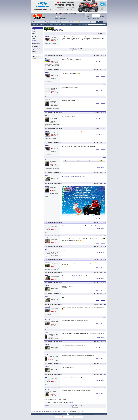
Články (40, 22)
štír (46, 58)
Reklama (70, 24)
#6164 (104, 259)
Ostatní (34, 40)
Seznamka (35, 49)
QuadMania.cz (37, 14)
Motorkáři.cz (73, 13)
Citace (97, 61)
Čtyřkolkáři (70, 22)
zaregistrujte (70, 402)
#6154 (104, 97)
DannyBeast (48, 262)
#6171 (104, 341)
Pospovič (47, 307)
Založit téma (35, 24)
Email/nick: (89, 14)
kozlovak (47, 285)
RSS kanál (64, 414)
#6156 (104, 128)
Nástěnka (34, 58)
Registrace (90, 18)
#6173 (104, 363)
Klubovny (35, 45)
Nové (52, 24)
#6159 (104, 172)
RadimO (47, 390)
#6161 (104, 222)
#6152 (104, 69)
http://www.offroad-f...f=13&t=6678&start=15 (71, 275)
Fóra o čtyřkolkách (36, 56)
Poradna (34, 31)
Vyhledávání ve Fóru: (83, 24)
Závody (46, 22)
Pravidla (64, 24)
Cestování (34, 35)
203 (74, 48)
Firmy (77, 22)
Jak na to (34, 36)
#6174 (104, 374)
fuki (46, 86)
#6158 (104, 157)
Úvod (34, 22)
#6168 (104, 304)
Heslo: (88, 16)
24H (48, 24)
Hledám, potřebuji (36, 43)
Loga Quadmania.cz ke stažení (75, 414)
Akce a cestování (85, 22)
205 (78, 48)
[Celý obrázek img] (83, 216)
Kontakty (51, 414)
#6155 (104, 112)
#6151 (104, 55)
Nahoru (104, 414)
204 (76, 48)
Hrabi (46, 332)
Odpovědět (103, 61)
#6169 (104, 317)
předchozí (47, 48)
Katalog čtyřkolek (55, 22)
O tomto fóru (35, 46)
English (96, 414)
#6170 (104, 330)
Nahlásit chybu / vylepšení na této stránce (69, 417)
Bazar (63, 22)
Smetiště (34, 51)
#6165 (104, 272)
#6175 (104, 387)
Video (93, 22)
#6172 (104, 352)
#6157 (104, 142)
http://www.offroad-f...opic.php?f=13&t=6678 (71, 176)
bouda (46, 238)
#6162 (104, 235)
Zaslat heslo (96, 18)
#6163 (104, 246)
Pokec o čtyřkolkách (37, 48)
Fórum (99, 21)
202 (71, 48)
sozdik (46, 175)
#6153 (104, 84)
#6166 (104, 282)
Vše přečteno (58, 24)
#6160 (104, 183)
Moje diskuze (43, 24)
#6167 (104, 293)
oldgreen (47, 36)
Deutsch (100, 414)
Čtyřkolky (34, 33)
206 (81, 48)
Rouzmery (47, 99)
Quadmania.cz (65, 13)
